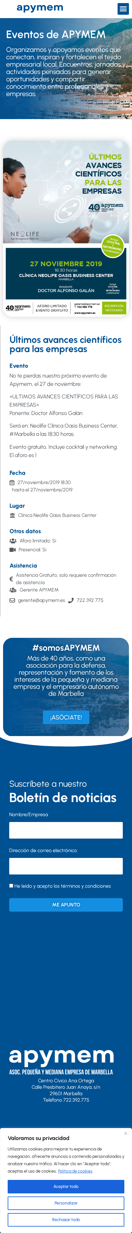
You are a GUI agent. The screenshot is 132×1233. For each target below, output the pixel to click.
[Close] (125, 1133)
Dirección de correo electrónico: (43, 850)
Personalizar (66, 1203)
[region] (66, 1180)
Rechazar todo (66, 1219)
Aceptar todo (66, 1186)
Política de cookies (75, 1171)
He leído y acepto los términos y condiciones (62, 886)
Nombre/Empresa (28, 814)
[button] (123, 9)
